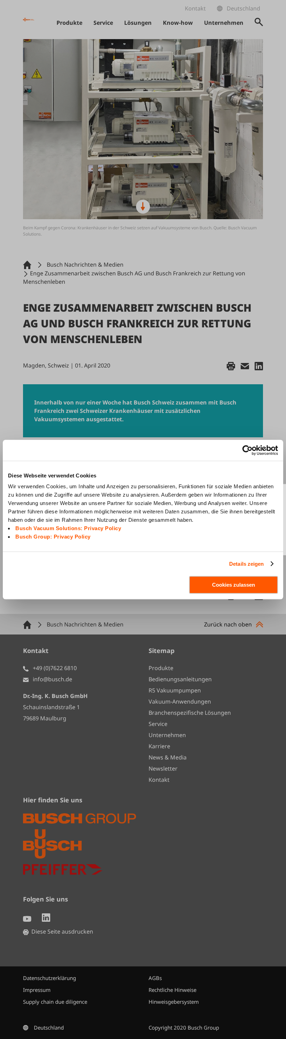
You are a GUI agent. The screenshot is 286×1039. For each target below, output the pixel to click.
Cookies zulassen (233, 585)
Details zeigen (246, 564)
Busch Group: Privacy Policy (53, 537)
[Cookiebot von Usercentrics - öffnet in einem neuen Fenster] (247, 450)
